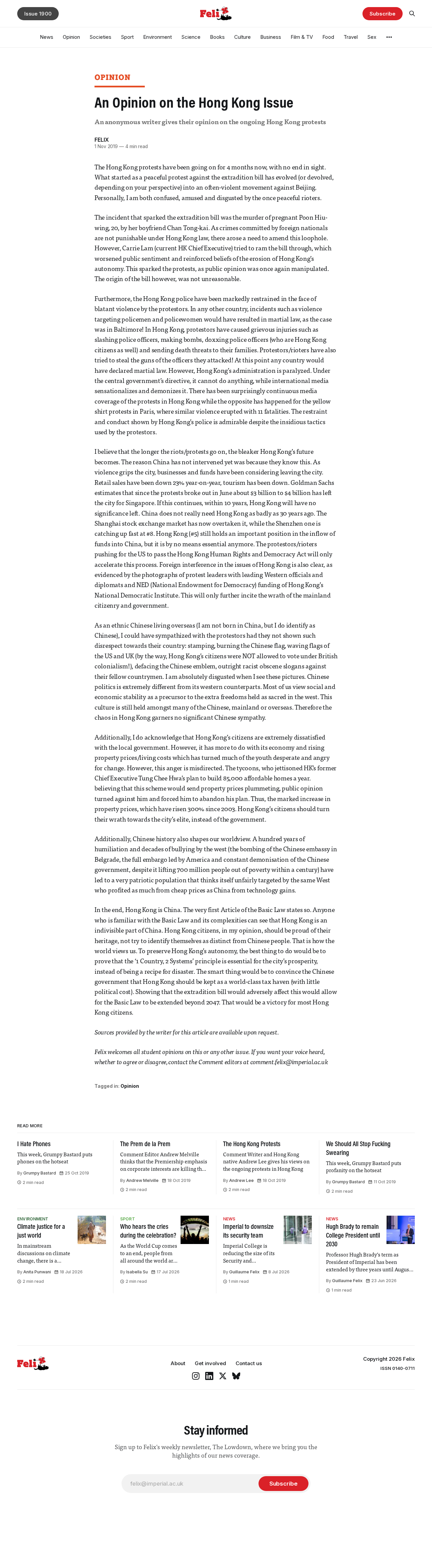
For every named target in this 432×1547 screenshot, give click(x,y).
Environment (157, 37)
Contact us (249, 1363)
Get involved (210, 1363)
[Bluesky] (236, 1376)
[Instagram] (196, 1376)
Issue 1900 (38, 13)
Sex (371, 37)
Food (328, 37)
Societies (100, 37)
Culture (242, 37)
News (46, 37)
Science (190, 37)
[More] (389, 37)
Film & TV (302, 37)
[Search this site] (412, 13)
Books (217, 37)
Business (270, 37)
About (177, 1363)
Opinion (71, 37)
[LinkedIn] (209, 1376)
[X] (223, 1376)
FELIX (101, 139)
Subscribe (382, 13)
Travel (351, 37)
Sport (127, 37)
